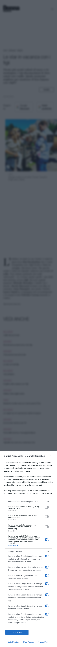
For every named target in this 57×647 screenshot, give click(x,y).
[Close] (51, 456)
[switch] (47, 507)
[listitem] (28, 501)
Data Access (28, 642)
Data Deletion (13, 642)
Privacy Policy (43, 642)
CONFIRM (17, 633)
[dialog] (28, 549)
